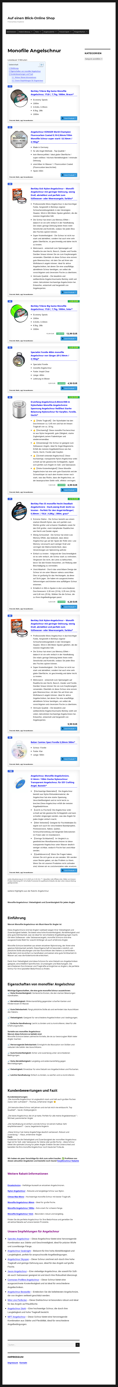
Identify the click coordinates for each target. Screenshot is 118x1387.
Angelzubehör (49, 32)
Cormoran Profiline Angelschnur (23, 1280)
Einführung (14, 68)
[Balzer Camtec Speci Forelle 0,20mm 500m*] (19, 750)
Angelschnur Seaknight (19, 1251)
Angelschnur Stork (17, 1308)
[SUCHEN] (78, 1345)
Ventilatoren (11, 32)
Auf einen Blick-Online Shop (31, 18)
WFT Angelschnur (16, 1317)
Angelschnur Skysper (18, 1259)
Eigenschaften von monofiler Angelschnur (25, 71)
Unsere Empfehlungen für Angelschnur (29, 80)
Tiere (37, 32)
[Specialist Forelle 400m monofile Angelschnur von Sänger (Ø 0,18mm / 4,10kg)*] (19, 360)
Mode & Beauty (24, 32)
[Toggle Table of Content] (40, 65)
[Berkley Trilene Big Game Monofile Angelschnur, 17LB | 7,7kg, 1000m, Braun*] (19, 98)
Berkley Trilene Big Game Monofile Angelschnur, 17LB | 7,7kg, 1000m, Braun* (52, 93)
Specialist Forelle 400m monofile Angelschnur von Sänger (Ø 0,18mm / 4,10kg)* (50, 355)
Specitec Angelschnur (18, 1239)
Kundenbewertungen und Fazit (21, 74)
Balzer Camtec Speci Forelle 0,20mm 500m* (53, 742)
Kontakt (23, 1362)
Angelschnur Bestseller (19, 1292)
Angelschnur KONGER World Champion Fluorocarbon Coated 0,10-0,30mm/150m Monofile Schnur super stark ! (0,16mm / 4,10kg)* (51, 136)
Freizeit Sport (64, 32)
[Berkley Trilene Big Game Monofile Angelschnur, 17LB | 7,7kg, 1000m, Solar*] (19, 313)
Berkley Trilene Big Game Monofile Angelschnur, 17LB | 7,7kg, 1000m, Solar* (52, 308)
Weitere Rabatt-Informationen (25, 77)
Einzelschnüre (14, 1185)
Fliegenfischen (79, 32)
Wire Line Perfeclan (17, 1300)
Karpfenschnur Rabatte (68, 1161)
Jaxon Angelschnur (17, 1271)
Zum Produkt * (70, 118)
